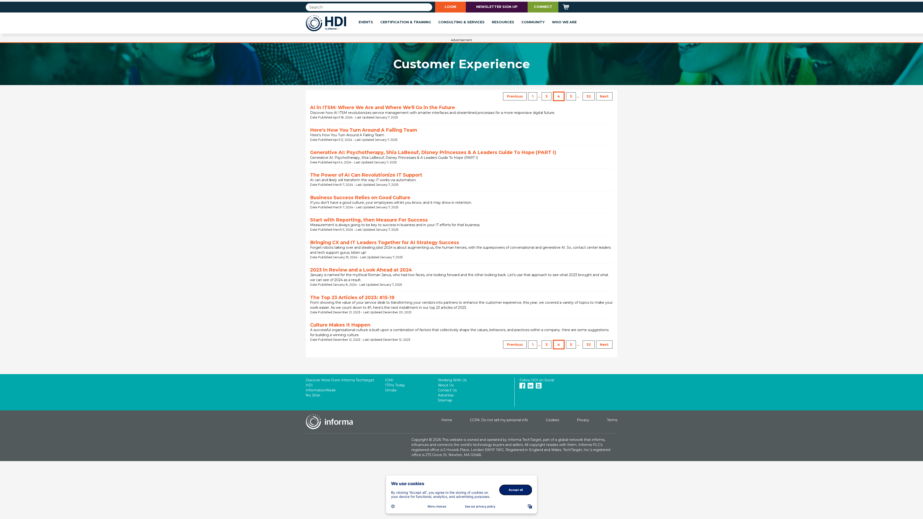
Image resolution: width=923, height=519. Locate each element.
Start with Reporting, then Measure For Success (369, 220)
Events (366, 22)
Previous (515, 96)
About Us (446, 385)
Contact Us (447, 390)
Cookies (552, 420)
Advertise (446, 395)
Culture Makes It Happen (340, 325)
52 (588, 96)
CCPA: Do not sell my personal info (499, 420)
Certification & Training (405, 22)
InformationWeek (321, 390)
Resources (503, 22)
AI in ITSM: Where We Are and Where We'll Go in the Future (382, 107)
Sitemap (445, 400)
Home (446, 420)
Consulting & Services (461, 22)
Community (533, 22)
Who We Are (564, 22)
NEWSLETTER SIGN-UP (497, 7)
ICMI (389, 380)
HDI (309, 385)
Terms (612, 420)
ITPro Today (395, 385)
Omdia (390, 390)
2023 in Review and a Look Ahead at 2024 (361, 270)
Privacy (583, 420)
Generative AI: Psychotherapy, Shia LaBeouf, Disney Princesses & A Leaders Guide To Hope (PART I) (433, 152)
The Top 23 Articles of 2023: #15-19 (352, 297)
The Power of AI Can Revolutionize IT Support (366, 175)
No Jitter (313, 395)
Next (604, 96)
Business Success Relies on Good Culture (360, 197)
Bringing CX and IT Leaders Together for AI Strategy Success (384, 242)
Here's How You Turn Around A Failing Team (363, 130)
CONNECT (543, 7)
